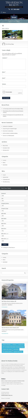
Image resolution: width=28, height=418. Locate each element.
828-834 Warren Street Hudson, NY (10, 327)
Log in (4, 174)
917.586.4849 (15, 9)
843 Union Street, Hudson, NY (9, 301)
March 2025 (5, 145)
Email (4, 78)
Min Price (3, 223)
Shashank (10, 126)
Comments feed (6, 179)
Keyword (3, 193)
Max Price (3, 228)
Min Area (4, 233)
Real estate (5, 164)
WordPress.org (6, 181)
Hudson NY (21, 344)
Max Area (4, 238)
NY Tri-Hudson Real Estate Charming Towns (13, 346)
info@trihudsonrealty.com (6, 395)
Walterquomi (11, 135)
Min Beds (3, 213)
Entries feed (5, 177)
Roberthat (11, 130)
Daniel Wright (14, 128)
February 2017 (6, 150)
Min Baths (3, 218)
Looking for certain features (9, 247)
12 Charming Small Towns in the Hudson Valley (13, 108)
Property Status (5, 203)
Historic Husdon (7, 344)
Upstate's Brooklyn (18, 351)
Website (4, 84)
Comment (4, 57)
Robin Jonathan (14, 133)
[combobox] (14, 201)
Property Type (4, 208)
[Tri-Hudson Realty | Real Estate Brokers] (14, 3)
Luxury (4, 160)
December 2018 (6, 147)
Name (4, 72)
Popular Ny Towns (7, 349)
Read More (10, 304)
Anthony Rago (10, 44)
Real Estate (16, 349)
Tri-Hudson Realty (7, 351)
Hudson (14, 344)
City (2, 198)
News (4, 162)
